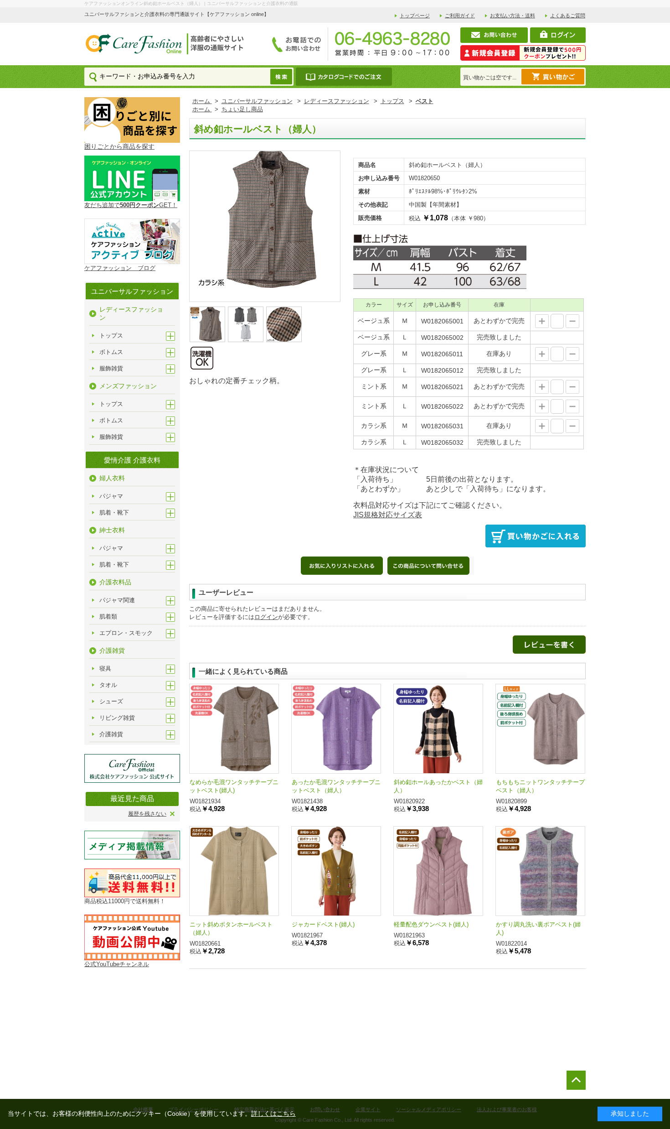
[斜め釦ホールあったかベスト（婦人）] (438, 728)
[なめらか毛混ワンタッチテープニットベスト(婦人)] (234, 728)
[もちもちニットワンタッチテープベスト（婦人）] (540, 728)
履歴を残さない (147, 814)
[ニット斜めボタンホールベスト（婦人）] (234, 871)
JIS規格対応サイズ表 (387, 515)
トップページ (415, 15)
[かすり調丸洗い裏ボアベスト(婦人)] (540, 871)
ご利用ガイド (460, 15)
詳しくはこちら (273, 1113)
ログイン (266, 617)
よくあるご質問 (567, 15)
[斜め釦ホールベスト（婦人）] (264, 218)
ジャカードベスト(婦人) (323, 924)
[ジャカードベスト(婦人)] (336, 871)
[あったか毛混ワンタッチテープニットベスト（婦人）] (336, 728)
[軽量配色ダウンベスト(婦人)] (438, 871)
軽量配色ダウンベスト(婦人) (431, 924)
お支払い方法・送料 (512, 15)
